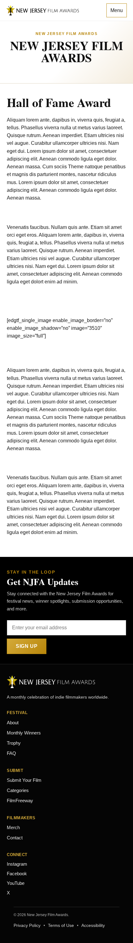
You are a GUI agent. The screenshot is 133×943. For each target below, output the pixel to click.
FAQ (11, 753)
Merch (13, 827)
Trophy (14, 743)
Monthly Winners (24, 732)
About (13, 722)
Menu (116, 10)
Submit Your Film (24, 780)
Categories (18, 790)
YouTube (15, 883)
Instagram (17, 864)
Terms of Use (61, 925)
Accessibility (93, 925)
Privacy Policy (27, 925)
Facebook (17, 873)
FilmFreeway (20, 800)
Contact (15, 837)
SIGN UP (26, 646)
